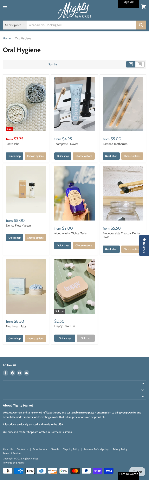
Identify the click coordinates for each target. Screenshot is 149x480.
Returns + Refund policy (96, 449)
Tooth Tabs (12, 144)
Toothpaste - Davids (66, 144)
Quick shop (15, 155)
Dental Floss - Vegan (18, 225)
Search (55, 449)
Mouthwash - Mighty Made (70, 233)
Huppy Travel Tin (64, 326)
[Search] (141, 25)
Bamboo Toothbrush (115, 144)
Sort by (52, 64)
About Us (8, 449)
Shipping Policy (71, 449)
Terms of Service (12, 453)
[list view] (140, 64)
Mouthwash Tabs (16, 326)
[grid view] (130, 64)
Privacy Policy (120, 449)
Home (7, 38)
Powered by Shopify (13, 462)
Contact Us (22, 449)
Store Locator (40, 449)
